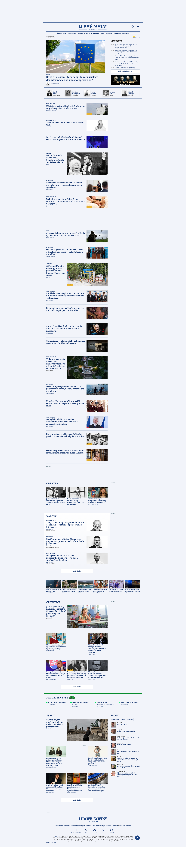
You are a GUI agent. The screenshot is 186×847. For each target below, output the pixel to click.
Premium (117, 33)
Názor (48, 74)
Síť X (103, 832)
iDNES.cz (125, 33)
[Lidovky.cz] (93, 27)
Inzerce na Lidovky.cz (78, 825)
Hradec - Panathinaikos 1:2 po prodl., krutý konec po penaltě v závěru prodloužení (126, 63)
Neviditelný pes (57, 697)
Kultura (96, 33)
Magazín (109, 33)
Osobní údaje (100, 825)
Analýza (49, 264)
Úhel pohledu (50, 103)
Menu (138, 28)
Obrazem (49, 153)
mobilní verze (51, 843)
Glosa (48, 324)
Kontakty (67, 825)
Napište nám (59, 825)
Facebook (94, 832)
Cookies (108, 825)
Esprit (50, 715)
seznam (115, 825)
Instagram (111, 832)
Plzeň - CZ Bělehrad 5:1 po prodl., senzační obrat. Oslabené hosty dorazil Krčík (127, 57)
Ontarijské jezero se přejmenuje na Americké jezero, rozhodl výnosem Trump (126, 51)
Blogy (115, 715)
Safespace (49, 384)
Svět (64, 33)
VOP (94, 825)
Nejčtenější (115, 719)
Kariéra (128, 825)
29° (136, 37)
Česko (59, 33)
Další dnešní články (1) (125, 71)
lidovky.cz (93, 819)
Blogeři (123, 719)
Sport (102, 33)
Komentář (49, 180)
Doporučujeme (51, 197)
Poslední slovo (51, 120)
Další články (77, 571)
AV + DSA (122, 825)
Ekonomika (72, 33)
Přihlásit (132, 28)
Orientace (88, 33)
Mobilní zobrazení (76, 832)
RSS (86, 832)
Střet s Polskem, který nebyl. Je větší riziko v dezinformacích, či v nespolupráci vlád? (126, 45)
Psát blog (130, 719)
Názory (80, 33)
